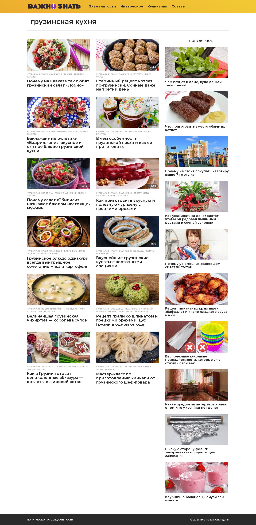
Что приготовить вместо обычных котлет (195, 128)
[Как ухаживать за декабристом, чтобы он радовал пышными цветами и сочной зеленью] (197, 197)
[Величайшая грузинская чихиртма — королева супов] (59, 290)
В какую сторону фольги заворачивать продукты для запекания (190, 452)
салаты (31, 77)
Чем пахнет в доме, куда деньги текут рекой (193, 83)
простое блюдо (50, 254)
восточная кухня (51, 309)
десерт (137, 193)
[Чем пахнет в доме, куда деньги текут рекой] (197, 63)
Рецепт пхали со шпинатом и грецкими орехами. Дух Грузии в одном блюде (127, 320)
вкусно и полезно (142, 309)
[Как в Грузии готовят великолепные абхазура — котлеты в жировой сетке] (59, 347)
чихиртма (49, 311)
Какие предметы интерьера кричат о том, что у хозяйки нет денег (196, 406)
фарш (99, 77)
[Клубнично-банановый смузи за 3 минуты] (197, 478)
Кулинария (157, 6)
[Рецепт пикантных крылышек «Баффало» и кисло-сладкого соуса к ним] (197, 289)
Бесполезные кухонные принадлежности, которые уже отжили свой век (192, 360)
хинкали (110, 369)
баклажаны (48, 132)
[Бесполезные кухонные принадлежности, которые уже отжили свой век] (197, 337)
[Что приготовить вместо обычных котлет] (197, 107)
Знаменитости (102, 6)
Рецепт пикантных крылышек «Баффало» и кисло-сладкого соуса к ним (196, 312)
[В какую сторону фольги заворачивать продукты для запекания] (197, 430)
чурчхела (122, 196)
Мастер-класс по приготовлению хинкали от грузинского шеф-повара (125, 378)
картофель (70, 251)
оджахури (33, 254)
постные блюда (139, 311)
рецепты (79, 74)
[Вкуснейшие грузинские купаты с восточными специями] (128, 232)
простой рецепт (105, 196)
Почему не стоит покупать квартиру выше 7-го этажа (197, 173)
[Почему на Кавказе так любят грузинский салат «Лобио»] (59, 55)
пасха (147, 132)
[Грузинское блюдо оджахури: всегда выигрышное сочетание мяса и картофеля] (59, 232)
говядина (47, 193)
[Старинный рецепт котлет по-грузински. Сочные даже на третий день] (128, 55)
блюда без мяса (120, 309)
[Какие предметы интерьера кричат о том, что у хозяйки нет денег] (197, 385)
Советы (179, 6)
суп (40, 311)
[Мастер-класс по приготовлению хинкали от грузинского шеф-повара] (128, 347)
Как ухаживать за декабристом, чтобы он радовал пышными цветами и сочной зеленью (192, 219)
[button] (227, 6)
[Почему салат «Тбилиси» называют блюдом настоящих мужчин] (59, 174)
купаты (150, 251)
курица (31, 311)
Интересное (131, 6)
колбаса (138, 251)
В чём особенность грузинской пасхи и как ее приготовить (124, 142)
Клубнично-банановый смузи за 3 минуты (194, 498)
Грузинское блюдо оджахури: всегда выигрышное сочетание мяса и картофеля (58, 262)
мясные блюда (105, 254)
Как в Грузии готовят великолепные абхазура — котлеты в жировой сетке (55, 377)
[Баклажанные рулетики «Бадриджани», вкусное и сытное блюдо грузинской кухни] (59, 112)
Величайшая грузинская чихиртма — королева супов (57, 318)
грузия (68, 74)
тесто (99, 369)
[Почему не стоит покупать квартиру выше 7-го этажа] (197, 152)
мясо (148, 74)
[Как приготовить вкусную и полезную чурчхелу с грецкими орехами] (128, 174)
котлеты (138, 74)
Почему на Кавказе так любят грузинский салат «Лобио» (58, 83)
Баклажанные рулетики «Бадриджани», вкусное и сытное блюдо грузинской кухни (55, 144)
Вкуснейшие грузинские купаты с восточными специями (122, 261)
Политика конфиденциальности (50, 519)
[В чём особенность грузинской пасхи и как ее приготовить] (128, 112)
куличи (137, 132)
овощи (81, 193)
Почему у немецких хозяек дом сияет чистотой (192, 265)
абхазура (47, 367)
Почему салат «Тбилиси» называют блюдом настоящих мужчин (59, 204)
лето (146, 193)
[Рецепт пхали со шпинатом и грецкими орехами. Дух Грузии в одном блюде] (128, 290)
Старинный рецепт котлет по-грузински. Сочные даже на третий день (125, 85)
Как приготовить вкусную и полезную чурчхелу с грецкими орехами (125, 204)
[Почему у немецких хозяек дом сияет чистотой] (197, 245)
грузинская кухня (52, 74)
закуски (124, 311)
